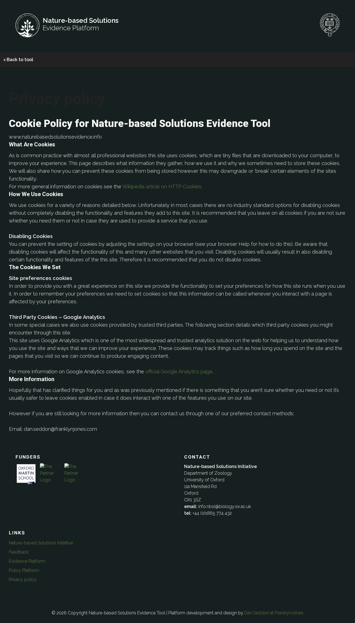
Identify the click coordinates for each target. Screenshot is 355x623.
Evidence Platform (27, 561)
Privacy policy (23, 579)
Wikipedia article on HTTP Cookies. (162, 186)
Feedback (19, 552)
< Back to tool (18, 59)
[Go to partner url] (26, 481)
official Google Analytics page (178, 371)
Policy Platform (24, 570)
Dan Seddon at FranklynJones (273, 613)
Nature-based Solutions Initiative (41, 543)
